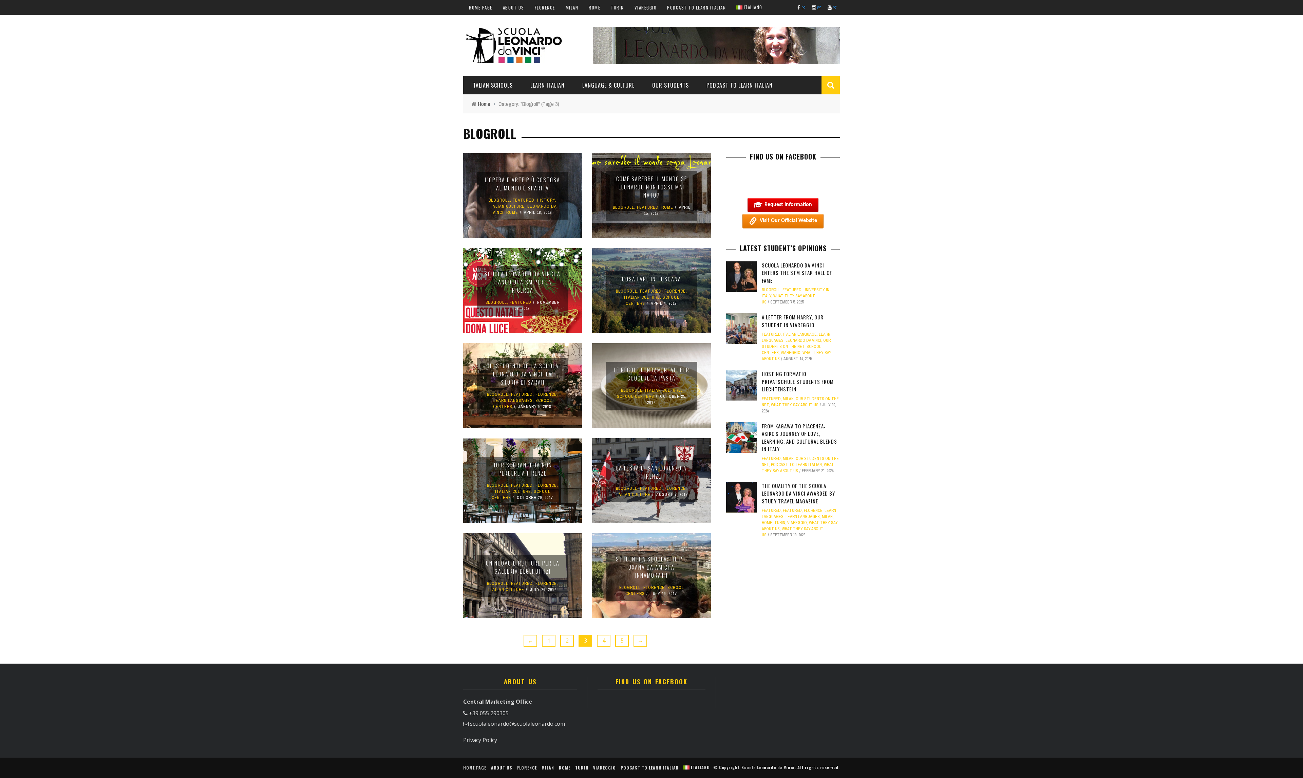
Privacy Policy (480, 740)
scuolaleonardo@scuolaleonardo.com (517, 723)
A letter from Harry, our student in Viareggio (793, 321)
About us (513, 7)
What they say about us (794, 405)
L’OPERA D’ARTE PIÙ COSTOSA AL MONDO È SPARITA (522, 184)
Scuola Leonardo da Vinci (768, 767)
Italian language (800, 334)
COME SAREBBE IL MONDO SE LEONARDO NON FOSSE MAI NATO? (651, 187)
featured (523, 200)
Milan (572, 7)
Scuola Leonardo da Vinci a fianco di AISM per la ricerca (523, 282)
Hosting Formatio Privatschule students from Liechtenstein (798, 381)
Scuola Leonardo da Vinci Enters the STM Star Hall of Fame (797, 272)
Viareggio (646, 7)
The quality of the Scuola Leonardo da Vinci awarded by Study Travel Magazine (798, 493)
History (546, 200)
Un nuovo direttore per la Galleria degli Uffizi (523, 567)
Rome (594, 7)
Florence (545, 7)
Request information (788, 204)
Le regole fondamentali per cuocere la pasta (652, 374)
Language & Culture (608, 85)
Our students (670, 85)
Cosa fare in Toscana (651, 279)
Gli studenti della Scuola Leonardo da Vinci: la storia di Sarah (523, 374)
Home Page (480, 7)
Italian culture (507, 206)
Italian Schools (492, 85)
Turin (617, 7)
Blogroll (499, 200)
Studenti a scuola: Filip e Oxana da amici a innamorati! (651, 567)
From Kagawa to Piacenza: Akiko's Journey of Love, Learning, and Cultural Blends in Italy (799, 437)
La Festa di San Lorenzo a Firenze (651, 472)
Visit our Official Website (788, 220)
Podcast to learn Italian (696, 7)
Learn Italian (547, 85)
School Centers (635, 396)
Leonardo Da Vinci (803, 340)
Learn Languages (513, 400)
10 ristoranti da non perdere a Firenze (522, 469)
